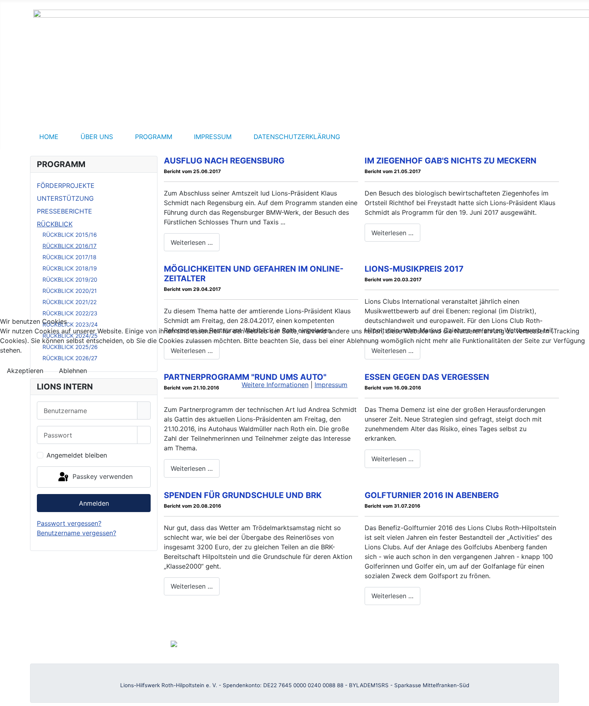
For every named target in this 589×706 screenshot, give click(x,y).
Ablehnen (73, 371)
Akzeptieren (25, 371)
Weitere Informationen (275, 385)
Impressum (331, 385)
